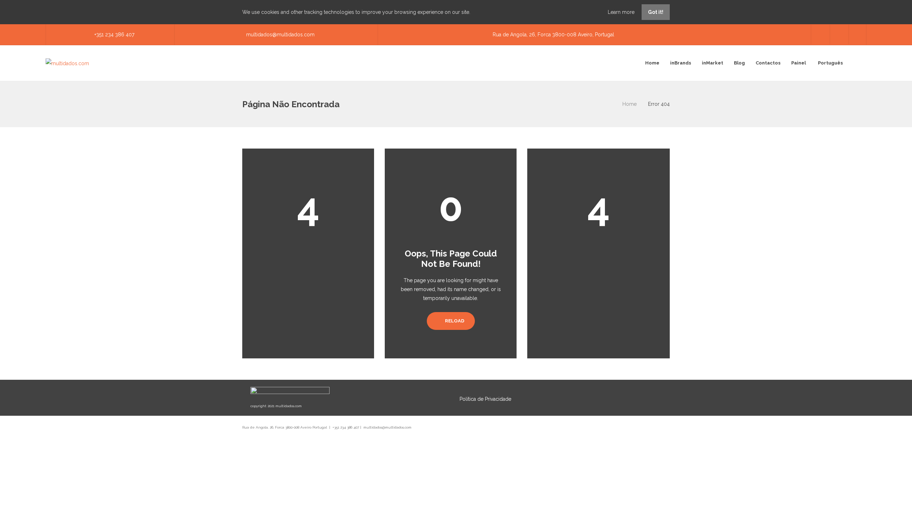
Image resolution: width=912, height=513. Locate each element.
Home (652, 63)
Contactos (768, 63)
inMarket (712, 63)
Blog (739, 63)
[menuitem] (833, 63)
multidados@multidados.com (387, 427)
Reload (454, 320)
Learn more (622, 12)
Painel (798, 63)
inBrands (680, 63)
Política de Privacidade (485, 399)
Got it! (655, 12)
